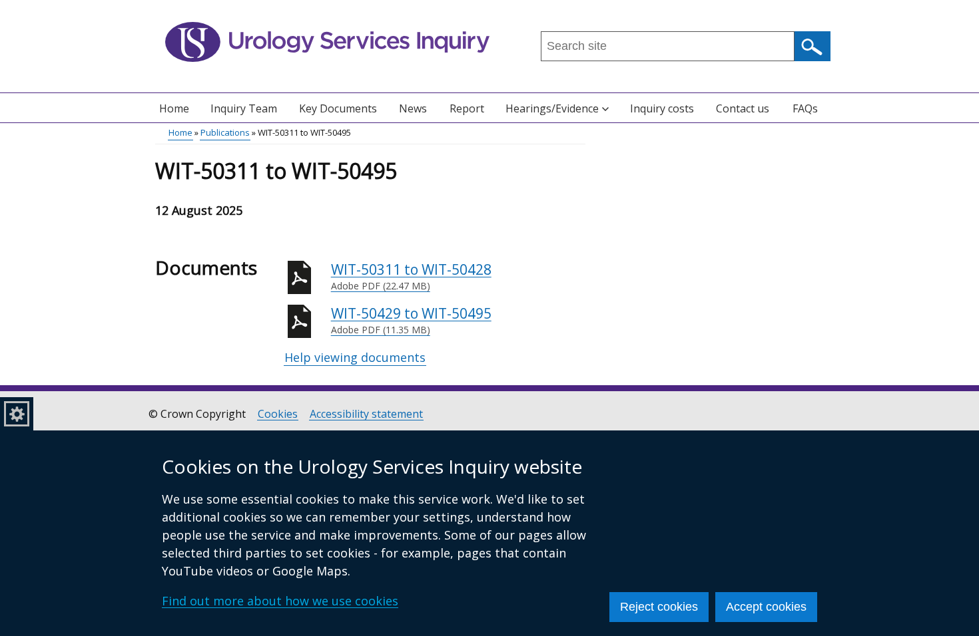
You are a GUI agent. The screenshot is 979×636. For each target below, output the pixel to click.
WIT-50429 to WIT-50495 (411, 320)
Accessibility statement (366, 414)
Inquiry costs (662, 108)
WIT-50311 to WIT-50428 (411, 276)
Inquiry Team (243, 108)
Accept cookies (766, 606)
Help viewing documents (355, 357)
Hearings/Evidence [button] (552, 108)
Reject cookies (659, 606)
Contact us (742, 108)
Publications (225, 132)
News (413, 108)
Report (467, 108)
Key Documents (338, 108)
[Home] (327, 42)
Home (174, 108)
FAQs (805, 108)
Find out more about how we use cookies (280, 601)
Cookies (278, 414)
